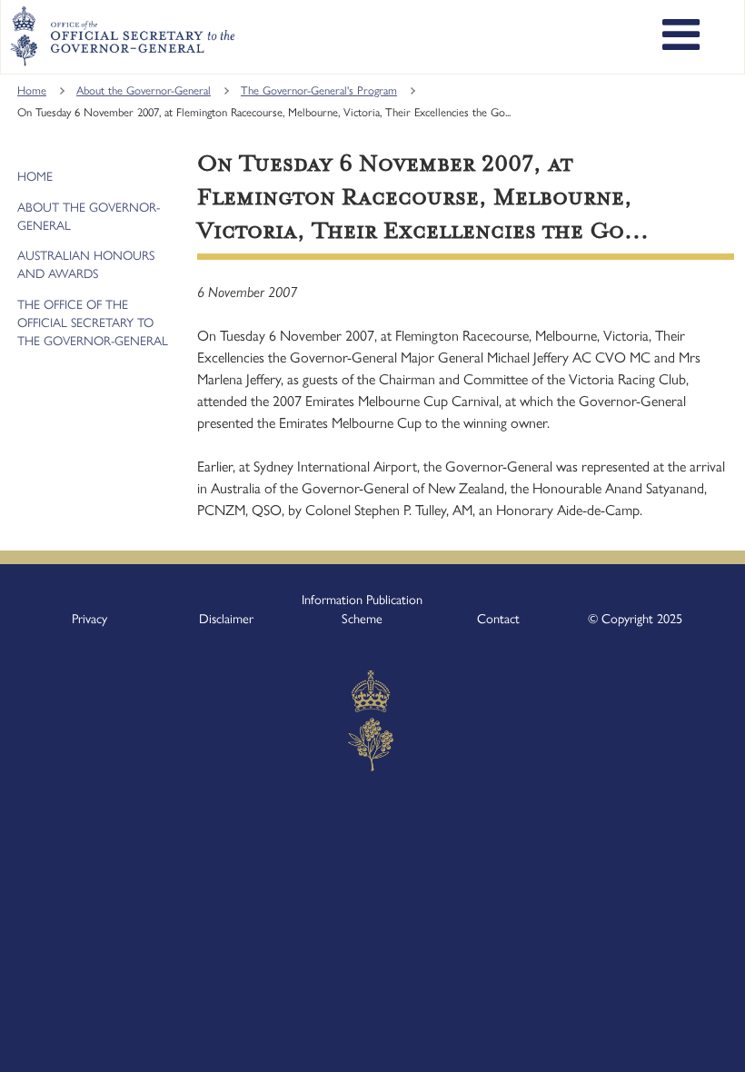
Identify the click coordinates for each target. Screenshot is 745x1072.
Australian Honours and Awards (85, 265)
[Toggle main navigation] (681, 37)
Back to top (683, 1046)
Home (31, 90)
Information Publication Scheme (362, 609)
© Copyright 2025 (635, 618)
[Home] (122, 36)
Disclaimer (226, 618)
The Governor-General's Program (319, 90)
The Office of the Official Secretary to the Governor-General (92, 323)
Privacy (89, 618)
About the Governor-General (143, 90)
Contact (498, 618)
